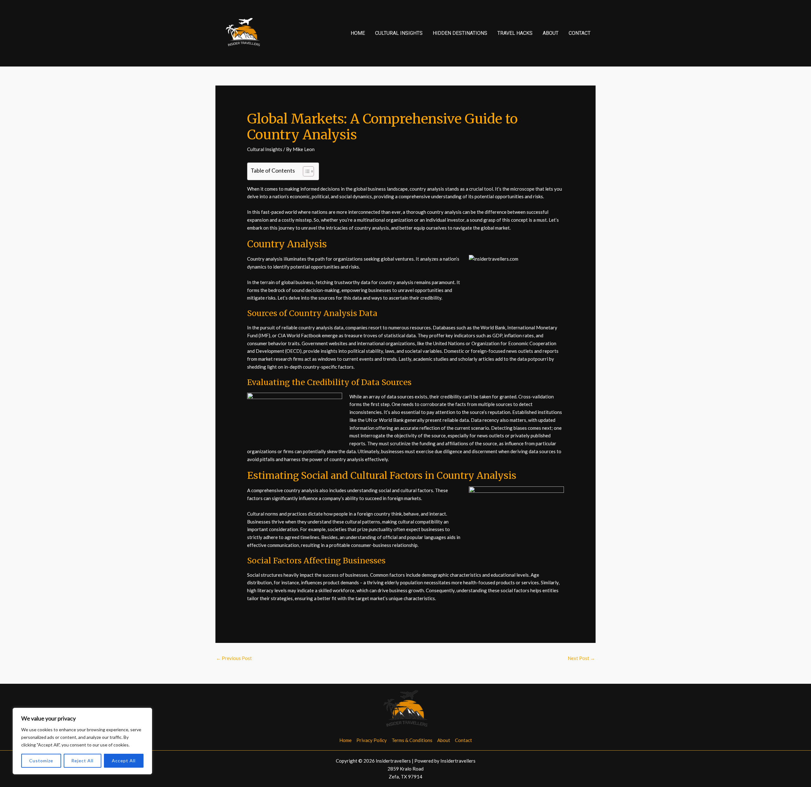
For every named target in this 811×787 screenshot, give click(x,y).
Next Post (581, 658)
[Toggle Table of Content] (305, 171)
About (551, 33)
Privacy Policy (371, 740)
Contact (580, 33)
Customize (41, 760)
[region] (82, 741)
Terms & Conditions (412, 740)
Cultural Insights (399, 33)
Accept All (124, 760)
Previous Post (234, 658)
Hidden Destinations (460, 33)
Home (358, 33)
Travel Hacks (515, 33)
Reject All (82, 760)
